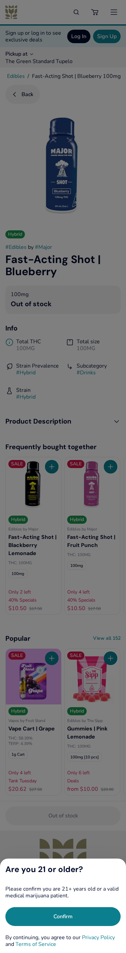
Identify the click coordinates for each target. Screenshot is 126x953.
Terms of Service (35, 944)
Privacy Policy (98, 937)
